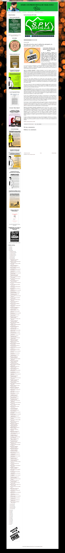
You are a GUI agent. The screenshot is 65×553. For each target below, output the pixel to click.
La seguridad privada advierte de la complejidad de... (15, 454)
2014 (10, 519)
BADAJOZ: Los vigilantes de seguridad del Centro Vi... (14, 357)
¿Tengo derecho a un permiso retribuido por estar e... (14, 260)
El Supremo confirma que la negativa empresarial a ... (15, 359)
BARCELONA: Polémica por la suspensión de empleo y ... (14, 448)
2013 (10, 520)
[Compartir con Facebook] (39, 124)
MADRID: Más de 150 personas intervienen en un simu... (14, 488)
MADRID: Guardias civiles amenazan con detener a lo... (15, 370)
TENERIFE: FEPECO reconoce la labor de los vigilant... (14, 427)
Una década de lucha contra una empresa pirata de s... (14, 355)
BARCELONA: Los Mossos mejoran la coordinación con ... (15, 443)
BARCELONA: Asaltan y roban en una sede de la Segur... (15, 485)
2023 (10, 250)
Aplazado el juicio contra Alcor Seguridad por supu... (14, 336)
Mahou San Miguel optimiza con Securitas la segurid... (14, 481)
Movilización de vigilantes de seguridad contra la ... (14, 376)
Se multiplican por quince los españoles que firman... (14, 435)
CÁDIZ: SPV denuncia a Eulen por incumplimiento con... (15, 345)
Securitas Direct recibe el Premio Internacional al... (14, 407)
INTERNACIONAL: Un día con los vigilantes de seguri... (14, 366)
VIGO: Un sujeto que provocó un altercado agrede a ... (14, 410)
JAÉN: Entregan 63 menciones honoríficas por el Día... (14, 399)
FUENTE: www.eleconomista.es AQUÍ (29, 121)
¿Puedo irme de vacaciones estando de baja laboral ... (15, 456)
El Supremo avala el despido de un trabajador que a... (15, 500)
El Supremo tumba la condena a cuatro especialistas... (14, 368)
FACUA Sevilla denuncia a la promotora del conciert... (14, 441)
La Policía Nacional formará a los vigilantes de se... (14, 494)
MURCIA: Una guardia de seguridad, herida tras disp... (15, 365)
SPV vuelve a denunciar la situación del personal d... (15, 284)
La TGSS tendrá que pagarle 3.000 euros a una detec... (15, 433)
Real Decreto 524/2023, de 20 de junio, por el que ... (14, 315)
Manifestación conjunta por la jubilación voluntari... (14, 317)
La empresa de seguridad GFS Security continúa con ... (14, 460)
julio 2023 (11, 257)
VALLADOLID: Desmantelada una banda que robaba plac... (14, 307)
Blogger (41, 546)
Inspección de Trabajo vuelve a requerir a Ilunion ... (14, 309)
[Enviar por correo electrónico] (36, 124)
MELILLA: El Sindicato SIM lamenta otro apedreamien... (15, 267)
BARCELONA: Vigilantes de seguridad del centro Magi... (15, 273)
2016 (10, 517)
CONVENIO (24, 12)
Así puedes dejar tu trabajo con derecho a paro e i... (14, 302)
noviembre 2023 (12, 252)
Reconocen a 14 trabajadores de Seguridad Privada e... (14, 477)
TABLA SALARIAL (30, 12)
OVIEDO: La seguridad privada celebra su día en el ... (14, 439)
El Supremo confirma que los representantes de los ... (14, 426)
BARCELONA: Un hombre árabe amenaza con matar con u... (14, 387)
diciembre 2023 (12, 251)
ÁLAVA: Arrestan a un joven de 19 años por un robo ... (14, 452)
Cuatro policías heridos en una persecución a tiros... (14, 328)
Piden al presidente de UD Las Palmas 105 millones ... (14, 281)
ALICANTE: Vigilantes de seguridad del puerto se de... (15, 298)
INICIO (9, 12)
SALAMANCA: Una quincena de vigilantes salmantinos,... (14, 380)
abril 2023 (11, 505)
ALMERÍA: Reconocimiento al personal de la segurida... (14, 340)
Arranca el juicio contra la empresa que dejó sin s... (15, 353)
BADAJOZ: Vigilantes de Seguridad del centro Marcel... (15, 344)
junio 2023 (11, 258)
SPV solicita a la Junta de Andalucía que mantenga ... (15, 471)
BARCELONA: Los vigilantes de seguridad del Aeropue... (14, 424)
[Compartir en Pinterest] (40, 124)
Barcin (33, 546)
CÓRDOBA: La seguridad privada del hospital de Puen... (15, 325)
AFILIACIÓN (19, 12)
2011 (10, 523)
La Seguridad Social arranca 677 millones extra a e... (14, 416)
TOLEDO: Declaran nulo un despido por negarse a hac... (15, 332)
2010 (10, 524)
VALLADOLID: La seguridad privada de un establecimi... (15, 437)
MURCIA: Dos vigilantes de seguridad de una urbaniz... (15, 277)
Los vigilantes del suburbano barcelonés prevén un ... (14, 395)
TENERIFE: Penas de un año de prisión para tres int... (14, 342)
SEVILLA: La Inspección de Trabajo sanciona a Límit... (15, 405)
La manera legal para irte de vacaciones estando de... (14, 408)
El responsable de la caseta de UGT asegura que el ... (15, 490)
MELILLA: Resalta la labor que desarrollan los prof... (14, 397)
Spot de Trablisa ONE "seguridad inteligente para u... (14, 323)
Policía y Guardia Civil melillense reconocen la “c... (14, 393)
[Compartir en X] (38, 124)
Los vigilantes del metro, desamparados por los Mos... (14, 363)
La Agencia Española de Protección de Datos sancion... (15, 338)
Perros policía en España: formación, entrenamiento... (15, 279)
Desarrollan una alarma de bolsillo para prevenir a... (15, 349)
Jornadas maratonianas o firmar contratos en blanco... (14, 382)
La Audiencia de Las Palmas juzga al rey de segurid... (15, 286)
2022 (10, 510)
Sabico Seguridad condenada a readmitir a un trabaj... (14, 326)
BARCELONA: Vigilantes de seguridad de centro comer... (15, 414)
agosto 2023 (12, 256)
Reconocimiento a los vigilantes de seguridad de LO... (15, 372)
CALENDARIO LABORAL (39, 12)
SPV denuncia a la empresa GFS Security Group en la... (14, 294)
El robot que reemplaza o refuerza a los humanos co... (15, 498)
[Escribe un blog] (37, 124)
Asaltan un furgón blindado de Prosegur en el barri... (14, 265)
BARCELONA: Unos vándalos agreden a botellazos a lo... (14, 361)
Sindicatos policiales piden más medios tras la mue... (14, 422)
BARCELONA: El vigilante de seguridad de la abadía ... (14, 447)
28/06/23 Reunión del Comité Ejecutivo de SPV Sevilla (14, 275)
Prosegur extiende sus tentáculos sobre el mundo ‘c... (14, 502)
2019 (10, 513)
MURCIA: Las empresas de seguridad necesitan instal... (15, 496)
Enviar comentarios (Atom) (31, 154)
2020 (10, 512)
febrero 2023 (12, 507)
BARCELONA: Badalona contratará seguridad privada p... (15, 292)
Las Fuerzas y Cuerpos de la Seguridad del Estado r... (14, 321)
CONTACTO (13, 12)
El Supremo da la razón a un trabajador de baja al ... (14, 458)
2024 (10, 249)
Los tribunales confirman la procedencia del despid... (14, 450)
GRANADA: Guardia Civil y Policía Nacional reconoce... (15, 386)
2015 (10, 518)
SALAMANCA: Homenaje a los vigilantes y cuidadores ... (14, 468)
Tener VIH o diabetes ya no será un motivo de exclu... (15, 483)
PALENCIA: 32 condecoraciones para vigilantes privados (15, 262)
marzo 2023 (12, 506)
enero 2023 (12, 508)
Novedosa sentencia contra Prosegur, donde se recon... (15, 330)
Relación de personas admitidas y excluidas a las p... (14, 304)
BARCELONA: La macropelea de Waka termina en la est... (14, 431)
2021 (10, 511)
